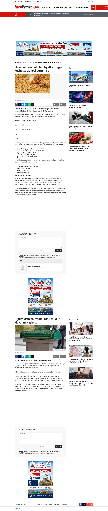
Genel (71, 7)
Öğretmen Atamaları (81, 7)
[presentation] (20, 14)
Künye (45, 504)
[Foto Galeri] (92, 1)
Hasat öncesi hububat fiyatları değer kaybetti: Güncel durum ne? (45, 62)
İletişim (50, 504)
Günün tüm (88, 14)
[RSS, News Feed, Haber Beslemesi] (91, 504)
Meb (66, 7)
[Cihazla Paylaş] (32, 104)
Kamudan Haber (58, 7)
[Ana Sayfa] (15, 1)
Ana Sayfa (19, 62)
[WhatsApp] (29, 104)
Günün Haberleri (27, 1)
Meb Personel (46, 7)
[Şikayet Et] (59, 270)
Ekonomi (25, 62)
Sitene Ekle (39, 1)
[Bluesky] (22, 104)
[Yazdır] (54, 104)
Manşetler (20, 1)
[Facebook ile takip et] (80, 504)
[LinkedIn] (26, 104)
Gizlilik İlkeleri (57, 504)
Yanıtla (30, 269)
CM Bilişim (19, 508)
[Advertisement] (54, 28)
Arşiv (34, 1)
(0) (35, 269)
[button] (57, 104)
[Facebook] (16, 104)
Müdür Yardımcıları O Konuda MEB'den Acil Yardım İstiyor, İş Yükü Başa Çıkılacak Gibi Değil (51, 14)
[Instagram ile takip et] (88, 504)
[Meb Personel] (27, 7)
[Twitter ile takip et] (84, 504)
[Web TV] (89, 1)
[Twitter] (19, 104)
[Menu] (93, 7)
